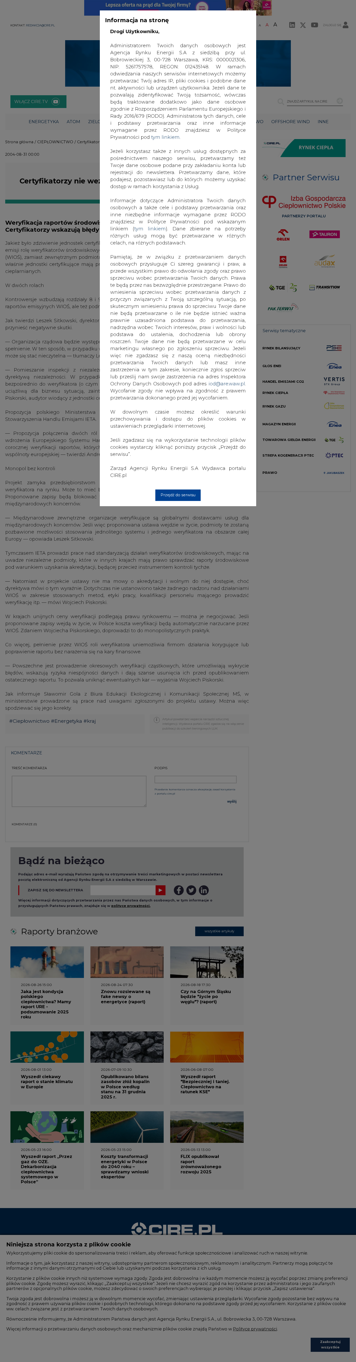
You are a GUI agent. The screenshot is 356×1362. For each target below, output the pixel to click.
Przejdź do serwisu (178, 495)
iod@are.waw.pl (226, 384)
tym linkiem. (165, 137)
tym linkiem (150, 229)
